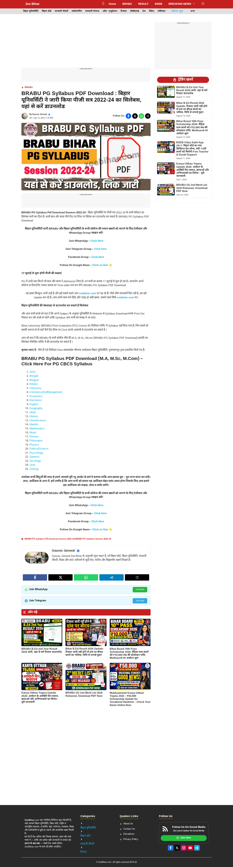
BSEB (158, 4)
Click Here (97, 241)
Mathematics (37, 428)
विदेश (151, 11)
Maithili (33, 424)
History (33, 416)
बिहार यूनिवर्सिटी (30, 11)
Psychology (36, 453)
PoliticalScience (38, 449)
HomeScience (37, 420)
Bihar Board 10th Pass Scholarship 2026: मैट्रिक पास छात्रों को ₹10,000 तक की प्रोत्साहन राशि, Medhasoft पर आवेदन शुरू (129, 653)
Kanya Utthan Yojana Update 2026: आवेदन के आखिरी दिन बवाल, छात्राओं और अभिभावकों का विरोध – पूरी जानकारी (40, 697)
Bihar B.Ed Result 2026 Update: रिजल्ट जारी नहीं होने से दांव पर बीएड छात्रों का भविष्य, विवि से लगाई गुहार (84, 652)
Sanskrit (34, 457)
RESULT (143, 4)
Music (33, 432)
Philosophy (35, 441)
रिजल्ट (124, 11)
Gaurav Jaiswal (39, 114)
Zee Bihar (32, 4)
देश (144, 11)
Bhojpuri (34, 380)
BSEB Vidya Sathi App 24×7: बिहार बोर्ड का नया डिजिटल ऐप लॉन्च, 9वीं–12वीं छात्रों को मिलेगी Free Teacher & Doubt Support (192, 149)
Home (112, 4)
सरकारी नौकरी (61, 11)
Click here (100, 249)
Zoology (34, 469)
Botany (33, 384)
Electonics (35, 400)
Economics (36, 396)
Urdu (32, 465)
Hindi (32, 412)
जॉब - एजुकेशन (110, 11)
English (33, 404)
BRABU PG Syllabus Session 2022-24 (93, 539)
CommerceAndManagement (45, 392)
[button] (203, 4)
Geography (35, 408)
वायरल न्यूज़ (177, 11)
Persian (34, 437)
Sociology (35, 461)
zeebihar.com (87, 293)
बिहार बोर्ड (46, 11)
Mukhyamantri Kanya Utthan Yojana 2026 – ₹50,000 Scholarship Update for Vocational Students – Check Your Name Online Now (130, 699)
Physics (34, 445)
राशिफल (161, 11)
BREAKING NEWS (179, 4)
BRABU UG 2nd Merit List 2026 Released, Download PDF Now (84, 694)
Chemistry (35, 388)
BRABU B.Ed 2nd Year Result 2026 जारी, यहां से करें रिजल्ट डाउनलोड (41, 650)
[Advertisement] (86, 44)
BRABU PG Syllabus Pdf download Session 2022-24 (49, 539)
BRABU (127, 4)
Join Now (140, 589)
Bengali (33, 376)
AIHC (32, 372)
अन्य (192, 11)
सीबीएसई (134, 11)
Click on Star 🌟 (102, 265)
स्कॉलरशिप (77, 11)
